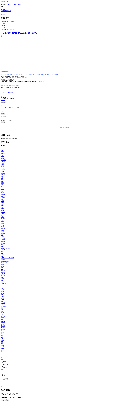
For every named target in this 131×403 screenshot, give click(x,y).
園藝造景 (3, 241)
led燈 (2, 285)
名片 (4, 27)
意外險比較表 (4, 238)
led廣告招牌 (3, 283)
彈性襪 (2, 299)
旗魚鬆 (2, 176)
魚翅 (2, 196)
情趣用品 (3, 316)
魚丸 (2, 92)
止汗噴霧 (3, 169)
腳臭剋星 (3, 153)
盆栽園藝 (3, 243)
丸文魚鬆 (3, 304)
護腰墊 (2, 254)
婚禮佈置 (3, 272)
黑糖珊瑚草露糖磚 (5, 261)
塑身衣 (2, 343)
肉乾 (2, 186)
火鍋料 (8, 92)
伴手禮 (2, 183)
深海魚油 (3, 233)
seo (1, 330)
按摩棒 (2, 317)
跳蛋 (2, 319)
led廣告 (2, 288)
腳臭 (2, 155)
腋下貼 (2, 166)
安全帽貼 (3, 163)
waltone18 (3, 100)
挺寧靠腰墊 (3, 249)
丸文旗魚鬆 (3, 306)
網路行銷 (3, 329)
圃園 (2, 342)
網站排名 (3, 266)
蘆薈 (2, 333)
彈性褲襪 (3, 303)
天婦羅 (4, 92)
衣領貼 (2, 150)
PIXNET (55, 383)
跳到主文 (3, 14)
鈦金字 (2, 290)
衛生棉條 (3, 326)
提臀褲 (2, 348)
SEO (2, 267)
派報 (2, 277)
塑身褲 (2, 345)
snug (2, 204)
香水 (2, 338)
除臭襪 (2, 156)
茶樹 (2, 337)
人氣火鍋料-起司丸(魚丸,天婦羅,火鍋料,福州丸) (20, 33)
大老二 (2, 309)
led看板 (2, 291)
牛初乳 (2, 231)
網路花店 (3, 270)
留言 (13, 107)
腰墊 (2, 253)
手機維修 (3, 322)
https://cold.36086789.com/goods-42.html (9, 85)
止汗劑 (2, 168)
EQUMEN (3, 346)
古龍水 (2, 340)
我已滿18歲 (3, 400)
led (1, 286)
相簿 (4, 23)
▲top (2, 111)
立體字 (2, 278)
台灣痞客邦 (6, 10)
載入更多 (3, 113)
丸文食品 (3, 173)
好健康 (2, 225)
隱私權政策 (73, 383)
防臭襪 (2, 158)
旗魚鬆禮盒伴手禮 (15, 88)
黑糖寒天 (3, 259)
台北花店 (3, 275)
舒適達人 (3, 327)
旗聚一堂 (3, 174)
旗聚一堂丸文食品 (5, 88)
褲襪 (2, 301)
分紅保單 (3, 240)
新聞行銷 (3, 332)
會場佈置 (3, 274)
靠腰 (2, 251)
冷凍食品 (3, 194)
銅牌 (2, 280)
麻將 (2, 308)
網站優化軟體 (4, 262)
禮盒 (2, 181)
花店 (2, 269)
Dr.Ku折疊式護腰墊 (5, 248)
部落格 (5, 25)
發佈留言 (3, 122)
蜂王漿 (2, 230)
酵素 (2, 235)
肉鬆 (2, 179)
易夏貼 (2, 165)
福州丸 (11, 92)
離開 (8, 400)
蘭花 (2, 246)
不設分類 (12, 21)
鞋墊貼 (2, 171)
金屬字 (2, 282)
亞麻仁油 (3, 228)
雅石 (2, 244)
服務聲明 (78, 383)
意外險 (2, 236)
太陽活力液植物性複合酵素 (7, 258)
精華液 (2, 335)
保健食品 (3, 226)
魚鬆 (2, 178)
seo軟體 (2, 264)
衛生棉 (2, 324)
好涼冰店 (3, 161)
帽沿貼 (2, 151)
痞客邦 (10, 107)
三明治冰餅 (3, 160)
